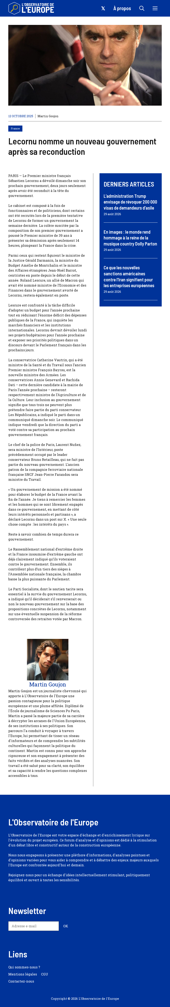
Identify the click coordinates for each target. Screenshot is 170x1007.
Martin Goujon (48, 116)
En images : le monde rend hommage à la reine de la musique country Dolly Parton (130, 237)
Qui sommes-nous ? (24, 967)
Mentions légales (22, 974)
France (15, 128)
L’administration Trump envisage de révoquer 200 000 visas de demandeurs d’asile (130, 201)
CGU (44, 974)
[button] (141, 8)
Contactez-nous (21, 981)
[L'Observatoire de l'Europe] (31, 8)
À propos (122, 8)
